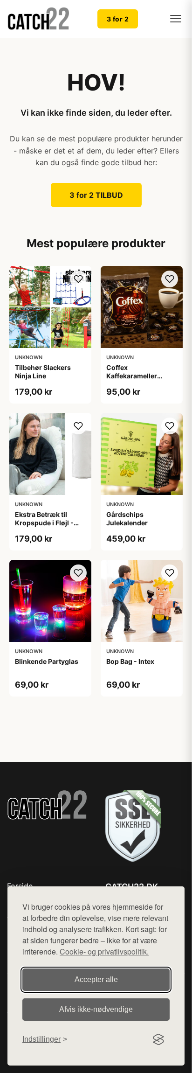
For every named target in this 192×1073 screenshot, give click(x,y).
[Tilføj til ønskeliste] (78, 279)
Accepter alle (96, 979)
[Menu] (175, 18)
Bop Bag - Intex (130, 661)
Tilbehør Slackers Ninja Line (43, 371)
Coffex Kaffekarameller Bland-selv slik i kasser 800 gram (133, 380)
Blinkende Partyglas (46, 661)
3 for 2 (118, 19)
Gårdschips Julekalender (127, 518)
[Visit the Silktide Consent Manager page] (158, 1039)
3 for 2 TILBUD (96, 195)
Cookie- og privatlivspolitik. (104, 951)
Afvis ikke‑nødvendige (96, 1009)
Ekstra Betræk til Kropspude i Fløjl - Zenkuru (44, 522)
